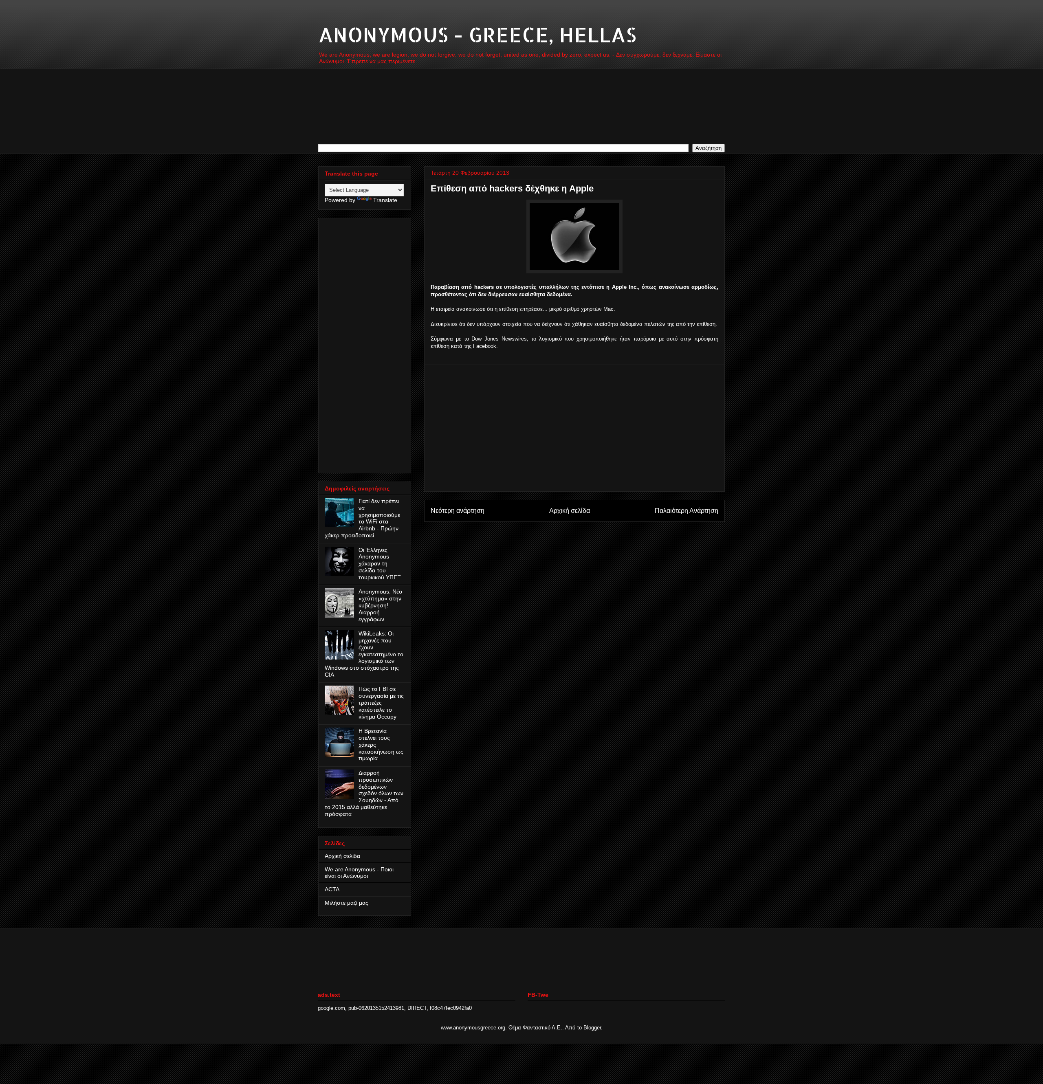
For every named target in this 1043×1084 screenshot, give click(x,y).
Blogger (592, 1028)
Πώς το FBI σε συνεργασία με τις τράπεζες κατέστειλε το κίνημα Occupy (381, 702)
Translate (385, 200)
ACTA (332, 889)
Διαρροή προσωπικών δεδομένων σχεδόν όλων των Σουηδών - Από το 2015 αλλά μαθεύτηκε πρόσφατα (364, 793)
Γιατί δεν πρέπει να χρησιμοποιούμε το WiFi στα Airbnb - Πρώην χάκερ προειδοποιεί (362, 518)
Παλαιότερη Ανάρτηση (686, 510)
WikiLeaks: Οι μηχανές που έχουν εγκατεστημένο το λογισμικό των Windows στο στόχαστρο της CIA (364, 654)
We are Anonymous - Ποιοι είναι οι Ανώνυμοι (359, 873)
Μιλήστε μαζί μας (346, 902)
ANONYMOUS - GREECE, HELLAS (477, 34)
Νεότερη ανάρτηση (457, 510)
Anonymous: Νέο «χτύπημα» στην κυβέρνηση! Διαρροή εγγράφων (380, 605)
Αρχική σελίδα (569, 510)
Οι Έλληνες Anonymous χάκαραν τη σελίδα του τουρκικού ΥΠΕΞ (380, 563)
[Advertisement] (574, 428)
